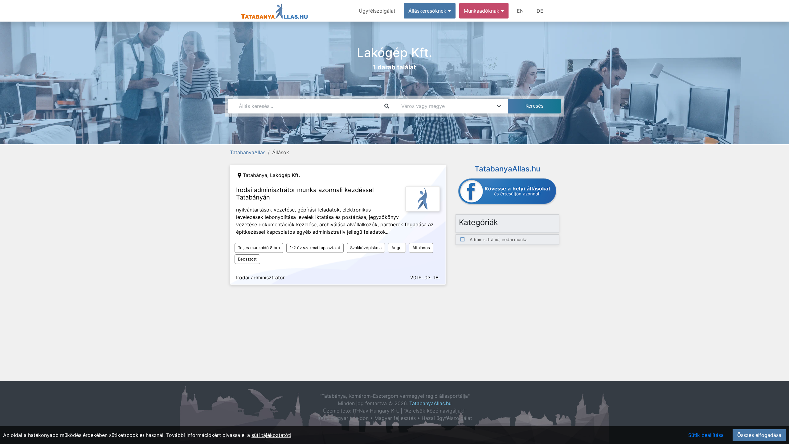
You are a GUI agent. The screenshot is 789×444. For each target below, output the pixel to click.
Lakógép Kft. (285, 175)
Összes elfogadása (759, 435)
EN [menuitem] (520, 11)
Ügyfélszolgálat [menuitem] (377, 11)
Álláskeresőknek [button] (428, 11)
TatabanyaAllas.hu (430, 403)
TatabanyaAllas (247, 152)
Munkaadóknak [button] (482, 11)
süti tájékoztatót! (271, 435)
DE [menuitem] (540, 11)
